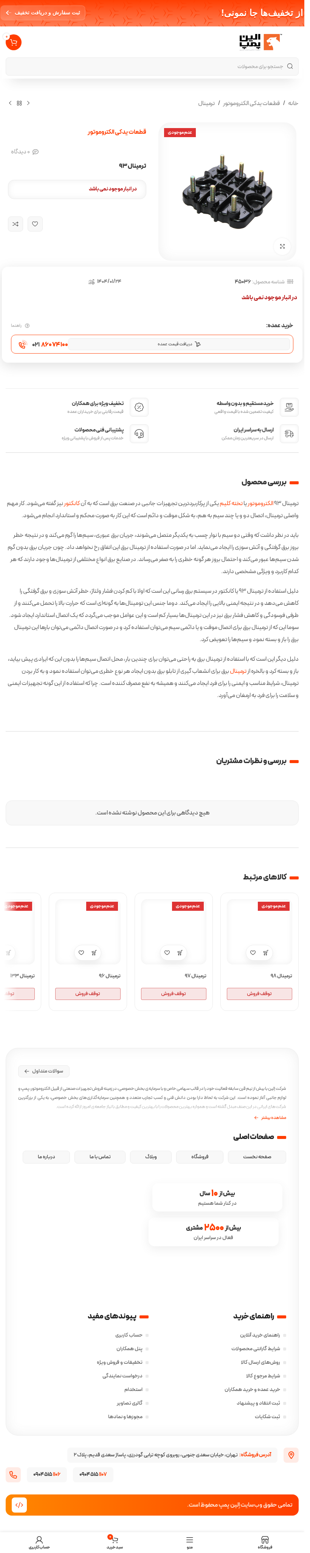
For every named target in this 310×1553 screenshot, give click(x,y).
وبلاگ (151, 1157)
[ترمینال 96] (88, 931)
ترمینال (206, 103)
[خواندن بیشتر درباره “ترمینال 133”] (8, 952)
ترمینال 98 (281, 976)
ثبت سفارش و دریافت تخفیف (47, 12)
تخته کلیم (231, 503)
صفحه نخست (257, 1157)
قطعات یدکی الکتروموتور (251, 103)
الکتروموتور (260, 503)
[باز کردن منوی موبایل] (294, 42)
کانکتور (72, 503)
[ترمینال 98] (259, 931)
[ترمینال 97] (173, 931)
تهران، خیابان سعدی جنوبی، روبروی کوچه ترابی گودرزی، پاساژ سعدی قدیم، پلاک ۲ (172, 1455)
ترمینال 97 (195, 976)
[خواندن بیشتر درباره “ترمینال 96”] (94, 952)
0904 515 (46, 1475)
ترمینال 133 (22, 976)
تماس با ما (100, 1157)
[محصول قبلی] (28, 103)
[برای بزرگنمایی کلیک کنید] (282, 246)
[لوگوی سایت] (261, 41)
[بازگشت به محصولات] (19, 103)
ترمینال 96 (110, 976)
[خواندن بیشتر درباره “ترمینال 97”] (180, 952)
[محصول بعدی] (10, 103)
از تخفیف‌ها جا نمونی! (262, 13)
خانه (293, 103)
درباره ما (46, 1157)
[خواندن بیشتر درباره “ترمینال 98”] (266, 952)
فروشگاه (200, 1157)
